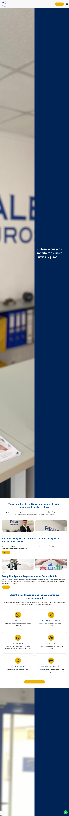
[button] (66, 812)
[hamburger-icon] (66, 4)
